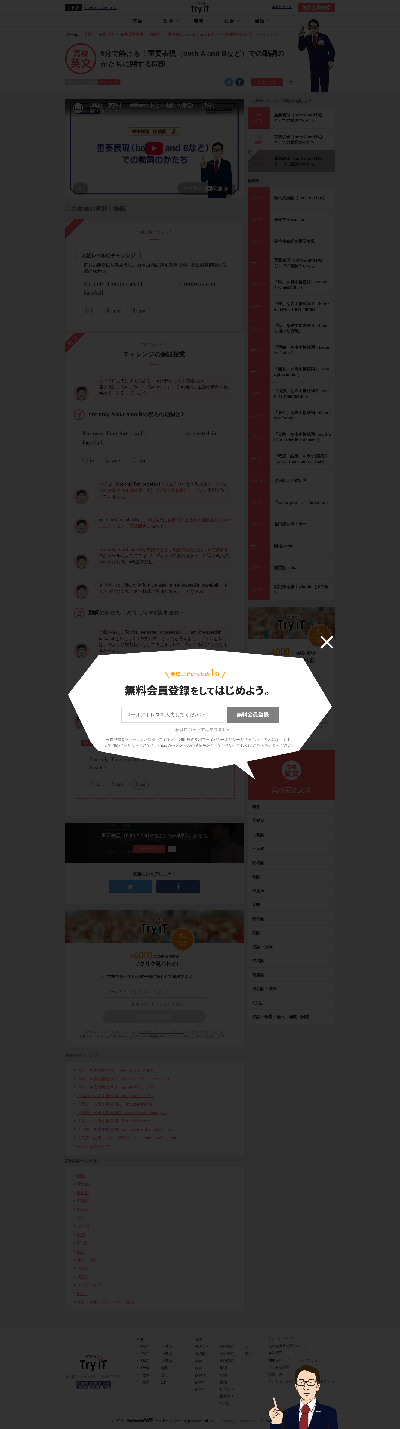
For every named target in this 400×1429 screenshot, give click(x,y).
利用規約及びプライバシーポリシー (209, 739)
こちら (258, 745)
